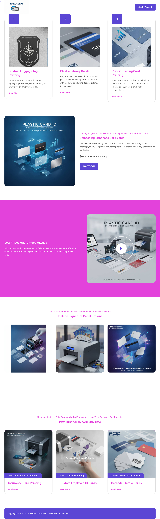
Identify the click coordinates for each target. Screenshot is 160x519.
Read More (14, 93)
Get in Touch (144, 7)
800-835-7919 (89, 166)
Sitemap (65, 513)
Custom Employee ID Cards (78, 483)
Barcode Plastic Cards (126, 483)
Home (82, 7)
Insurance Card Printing (24, 483)
